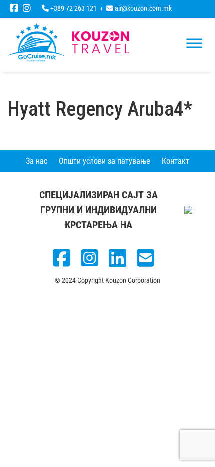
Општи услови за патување (104, 161)
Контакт (176, 161)
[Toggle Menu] (194, 43)
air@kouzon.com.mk (143, 8)
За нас (37, 161)
